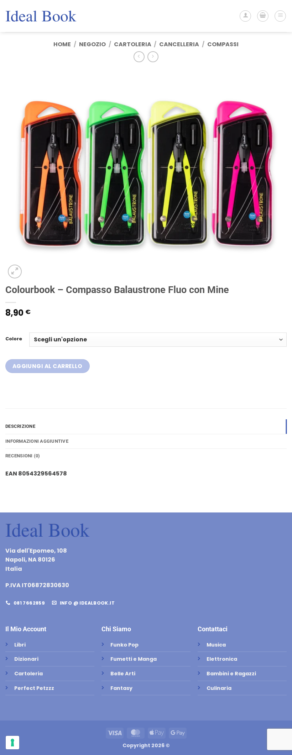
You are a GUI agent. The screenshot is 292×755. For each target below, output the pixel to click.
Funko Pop (124, 644)
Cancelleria (179, 44)
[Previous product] (152, 56)
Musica (216, 644)
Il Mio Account (25, 629)
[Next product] (139, 56)
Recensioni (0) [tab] (22, 455)
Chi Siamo (116, 629)
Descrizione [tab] (20, 426)
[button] (262, 16)
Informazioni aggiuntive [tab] (36, 441)
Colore (13, 338)
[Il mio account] (245, 16)
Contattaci (213, 629)
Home (62, 44)
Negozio (92, 44)
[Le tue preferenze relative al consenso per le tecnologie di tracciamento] (12, 742)
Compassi (223, 44)
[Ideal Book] (41, 16)
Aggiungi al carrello (47, 366)
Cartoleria (132, 44)
